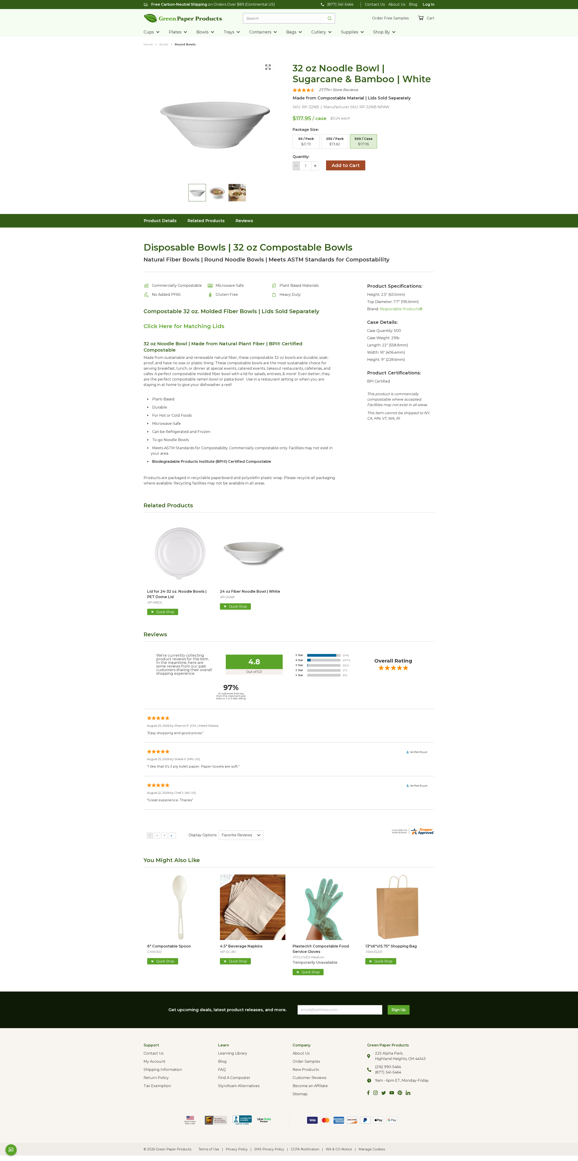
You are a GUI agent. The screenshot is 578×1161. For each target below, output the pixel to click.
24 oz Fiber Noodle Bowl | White (250, 591)
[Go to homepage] (183, 18)
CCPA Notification (305, 1149)
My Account (154, 1061)
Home (148, 44)
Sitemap (300, 1094)
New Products (306, 1069)
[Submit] (329, 18)
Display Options (203, 835)
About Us (396, 4)
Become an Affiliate (310, 1086)
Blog (413, 4)
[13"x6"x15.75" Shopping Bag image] (398, 907)
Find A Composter (234, 1078)
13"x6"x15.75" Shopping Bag (391, 946)
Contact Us (375, 4)
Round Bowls (185, 44)
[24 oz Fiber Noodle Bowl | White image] (252, 552)
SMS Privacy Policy (269, 1149)
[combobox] (289, 18)
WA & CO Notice (339, 1149)
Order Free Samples (390, 18)
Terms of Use (208, 1149)
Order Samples (306, 1061)
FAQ (222, 1069)
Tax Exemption (157, 1086)
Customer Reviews (309, 1078)
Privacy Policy (237, 1149)
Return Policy (156, 1078)
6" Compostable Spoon (169, 946)
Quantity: (301, 157)
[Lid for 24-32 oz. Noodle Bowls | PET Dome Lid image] (180, 552)
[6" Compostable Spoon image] (180, 907)
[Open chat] (11, 1150)
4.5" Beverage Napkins (241, 946)
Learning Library (232, 1053)
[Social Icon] (368, 1093)
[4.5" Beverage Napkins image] (252, 907)
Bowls (163, 44)
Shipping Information (163, 1069)
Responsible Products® (401, 309)
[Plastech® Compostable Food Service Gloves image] (325, 907)
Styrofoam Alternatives (238, 1086)
